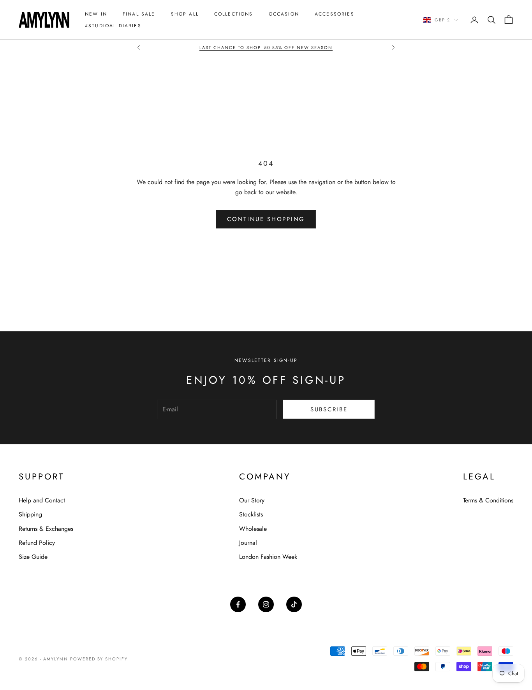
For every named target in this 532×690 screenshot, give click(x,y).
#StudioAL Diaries (113, 25)
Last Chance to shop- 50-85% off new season (266, 47)
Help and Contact (42, 500)
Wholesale (253, 528)
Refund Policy (37, 542)
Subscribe (328, 409)
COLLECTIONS (233, 14)
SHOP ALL (185, 14)
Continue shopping (266, 219)
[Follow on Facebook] (238, 604)
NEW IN (96, 14)
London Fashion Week (268, 556)
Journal (248, 542)
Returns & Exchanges (46, 528)
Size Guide (33, 556)
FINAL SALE (139, 14)
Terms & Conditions (488, 500)
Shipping (30, 514)
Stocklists (251, 514)
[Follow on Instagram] (266, 604)
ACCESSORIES (334, 14)
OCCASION (284, 14)
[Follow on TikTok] (294, 604)
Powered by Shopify (99, 659)
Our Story (251, 500)
